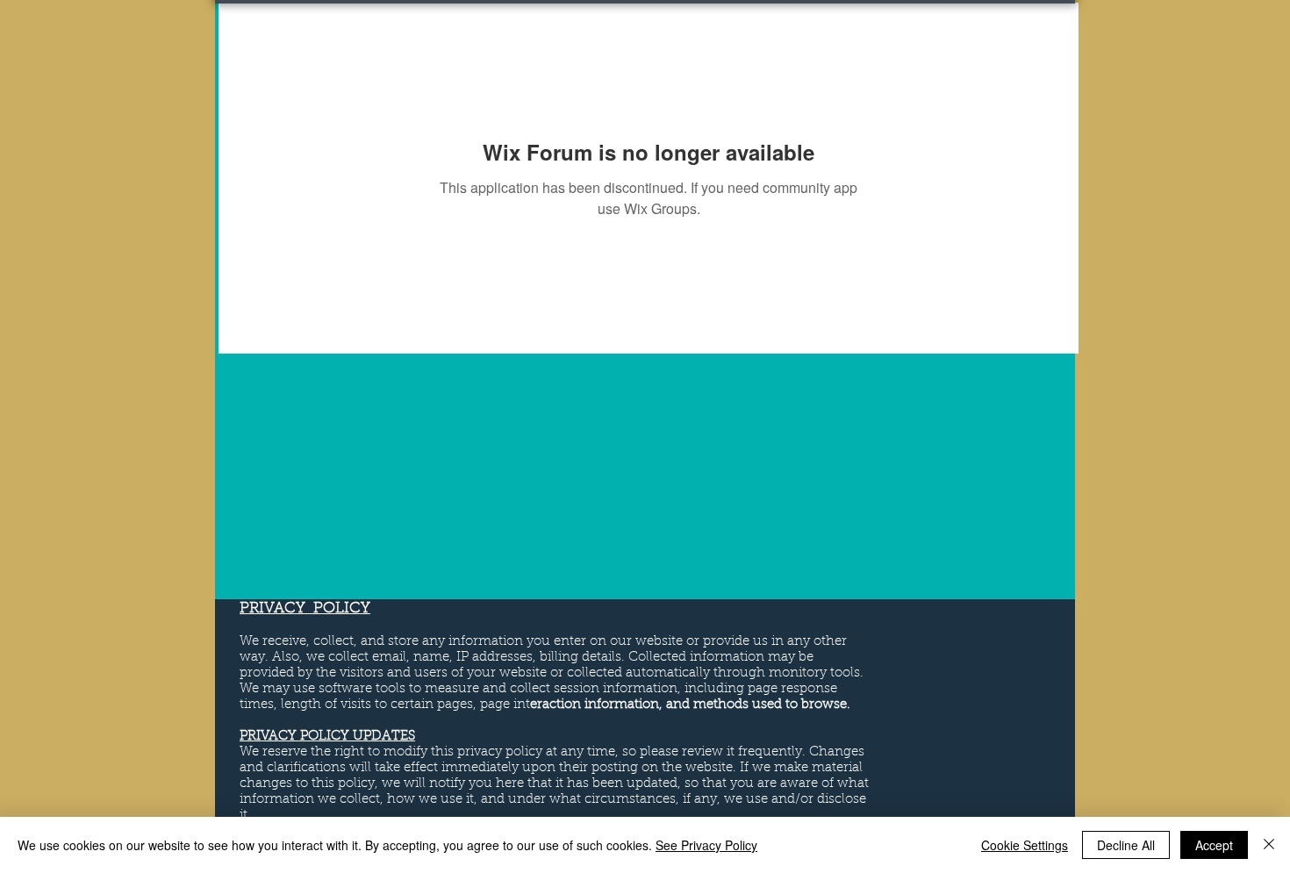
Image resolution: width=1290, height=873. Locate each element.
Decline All (1126, 845)
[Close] (1268, 845)
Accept (1214, 845)
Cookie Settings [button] (1024, 845)
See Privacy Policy (706, 845)
